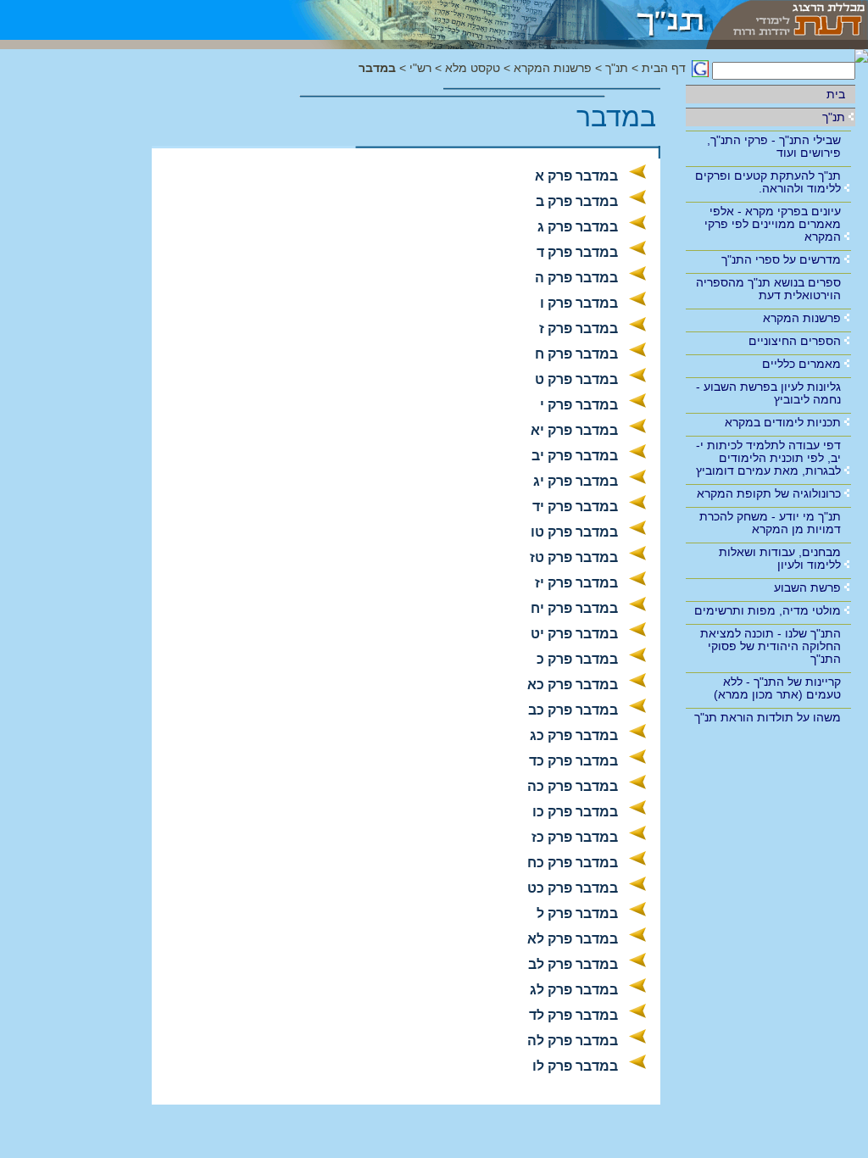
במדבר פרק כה (572, 786)
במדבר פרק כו (575, 811)
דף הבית (664, 68)
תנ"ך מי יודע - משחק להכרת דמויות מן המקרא (770, 522)
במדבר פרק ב (577, 201)
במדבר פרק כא (572, 684)
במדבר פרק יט (574, 633)
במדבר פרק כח (572, 862)
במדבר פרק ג (577, 227)
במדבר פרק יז (576, 583)
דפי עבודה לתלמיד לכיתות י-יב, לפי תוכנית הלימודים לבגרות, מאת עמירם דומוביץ (768, 457)
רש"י (420, 68)
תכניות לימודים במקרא (783, 422)
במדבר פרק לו (575, 1066)
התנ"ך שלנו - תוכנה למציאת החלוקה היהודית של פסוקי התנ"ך (770, 645)
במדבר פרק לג (574, 990)
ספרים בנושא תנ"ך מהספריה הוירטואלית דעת (768, 289)
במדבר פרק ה (576, 277)
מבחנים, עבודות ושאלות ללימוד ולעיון (780, 558)
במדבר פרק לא (572, 939)
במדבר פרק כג (574, 735)
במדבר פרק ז (578, 328)
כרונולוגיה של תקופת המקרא (769, 493)
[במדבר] (486, 20)
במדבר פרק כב (573, 710)
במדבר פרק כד (573, 761)
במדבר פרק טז (574, 557)
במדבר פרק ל (577, 913)
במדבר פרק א (576, 176)
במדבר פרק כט (572, 888)
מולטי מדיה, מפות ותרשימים (767, 610)
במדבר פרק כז (574, 837)
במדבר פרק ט (576, 379)
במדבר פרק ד (577, 252)
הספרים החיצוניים (794, 341)
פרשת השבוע (807, 587)
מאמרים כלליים (801, 363)
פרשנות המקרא (802, 318)
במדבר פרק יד (575, 506)
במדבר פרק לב (573, 964)
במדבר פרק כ (577, 659)
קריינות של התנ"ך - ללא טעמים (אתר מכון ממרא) (777, 688)
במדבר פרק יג (575, 481)
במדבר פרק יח (574, 608)
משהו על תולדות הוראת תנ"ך (767, 717)
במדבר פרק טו (574, 532)
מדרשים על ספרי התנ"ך (781, 259)
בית (835, 94)
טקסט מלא (472, 68)
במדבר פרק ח (576, 354)
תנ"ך (833, 117)
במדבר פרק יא (574, 430)
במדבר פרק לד (573, 1015)
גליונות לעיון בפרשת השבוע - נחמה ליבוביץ (768, 393)
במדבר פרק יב (574, 455)
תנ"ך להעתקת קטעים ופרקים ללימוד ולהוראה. (768, 182)
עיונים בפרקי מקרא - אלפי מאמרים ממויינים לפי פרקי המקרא (772, 223)
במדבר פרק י (579, 405)
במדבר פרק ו (579, 303)
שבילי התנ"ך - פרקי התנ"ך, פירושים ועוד (774, 146)
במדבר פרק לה (572, 1040)
